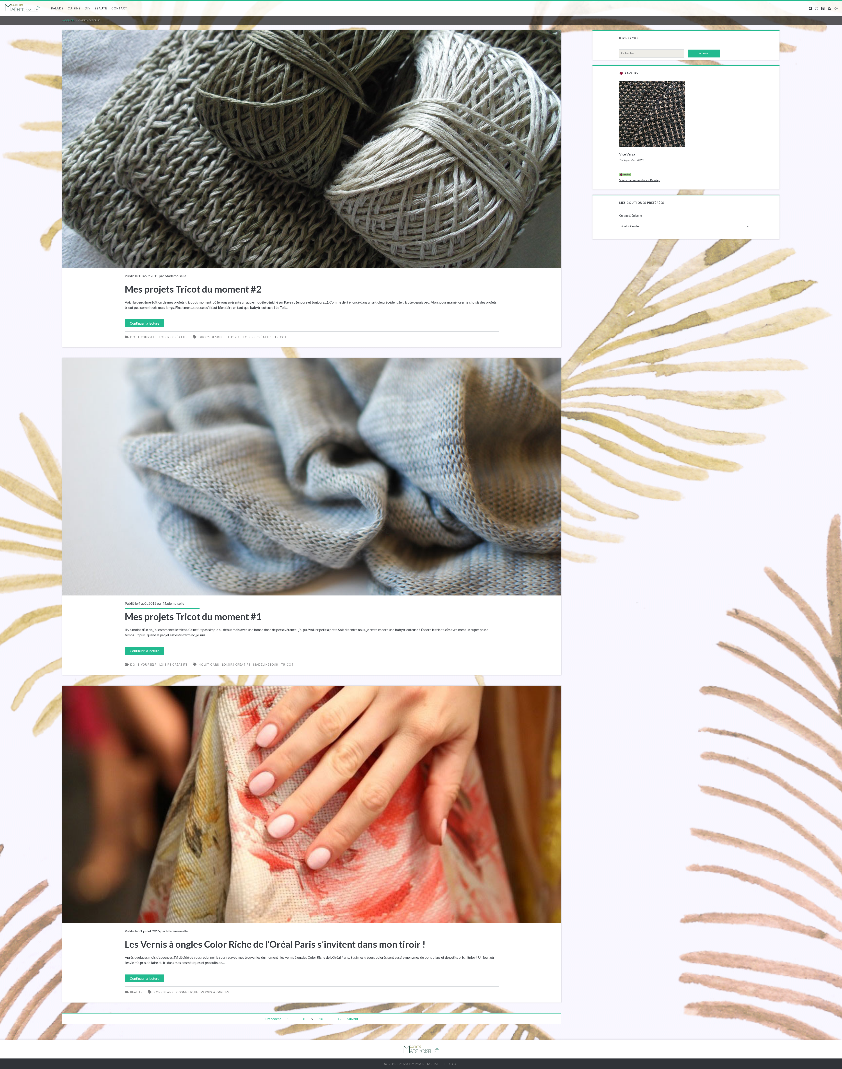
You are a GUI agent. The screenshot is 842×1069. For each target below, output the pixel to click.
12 (339, 1019)
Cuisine (74, 8)
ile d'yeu (233, 337)
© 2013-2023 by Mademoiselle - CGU (421, 1064)
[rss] (829, 8)
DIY (88, 8)
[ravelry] (836, 8)
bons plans (163, 992)
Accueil (68, 20)
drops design (211, 337)
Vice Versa (627, 154)
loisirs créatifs (257, 337)
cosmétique (187, 992)
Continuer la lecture (146, 324)
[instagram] (816, 8)
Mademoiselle (175, 276)
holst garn (209, 664)
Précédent (273, 1019)
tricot (281, 337)
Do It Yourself (143, 337)
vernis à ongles (215, 992)
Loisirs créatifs (173, 337)
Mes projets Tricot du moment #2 (311, 149)
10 (321, 1019)
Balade (57, 8)
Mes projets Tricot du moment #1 (311, 477)
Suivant (352, 1019)
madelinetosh (265, 664)
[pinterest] (822, 8)
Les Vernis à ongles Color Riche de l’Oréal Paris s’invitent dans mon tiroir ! (311, 804)
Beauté (101, 8)
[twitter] (810, 8)
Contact (119, 8)
